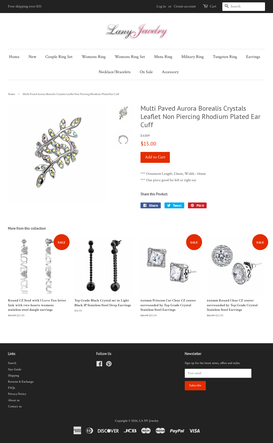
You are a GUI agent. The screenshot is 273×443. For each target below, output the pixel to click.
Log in (161, 6)
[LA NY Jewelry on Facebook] (99, 365)
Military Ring (192, 57)
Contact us (15, 406)
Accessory (170, 72)
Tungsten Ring (225, 57)
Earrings (253, 57)
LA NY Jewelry (148, 421)
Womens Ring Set (130, 57)
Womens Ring (94, 57)
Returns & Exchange (21, 382)
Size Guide (14, 369)
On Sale (146, 72)
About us (13, 400)
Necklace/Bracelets (115, 72)
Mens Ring (163, 57)
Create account (185, 6)
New (32, 57)
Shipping (13, 376)
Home (14, 57)
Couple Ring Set (59, 57)
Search (12, 363)
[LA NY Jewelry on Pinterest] (109, 365)
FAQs (11, 388)
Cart (213, 6)
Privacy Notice (17, 394)
